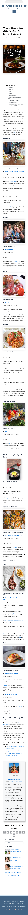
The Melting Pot (8, 249)
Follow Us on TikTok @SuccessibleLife (13, 875)
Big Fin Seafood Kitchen (10, 694)
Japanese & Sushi (13, 95)
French (10, 91)
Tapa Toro (15, 547)
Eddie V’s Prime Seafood (11, 673)
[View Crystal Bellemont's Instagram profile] (17, 776)
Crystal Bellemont (14, 779)
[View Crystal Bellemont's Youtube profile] (14, 776)
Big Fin (20, 706)
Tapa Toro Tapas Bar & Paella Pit (13, 535)
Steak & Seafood (13, 102)
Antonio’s (6, 376)
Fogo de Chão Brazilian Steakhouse (13, 620)
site (14, 132)
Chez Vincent (7, 302)
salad (20, 637)
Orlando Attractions (6, 39)
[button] (14, 11)
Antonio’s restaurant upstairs (9, 388)
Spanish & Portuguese (14, 100)
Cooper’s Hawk (12, 181)
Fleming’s (12, 613)
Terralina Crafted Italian (11, 355)
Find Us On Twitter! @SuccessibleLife (13, 872)
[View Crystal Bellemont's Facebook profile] (11, 776)
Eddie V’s (5, 685)
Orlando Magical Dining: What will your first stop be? (15, 105)
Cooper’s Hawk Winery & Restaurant (14, 171)
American (11, 87)
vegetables (5, 552)
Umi (5, 431)
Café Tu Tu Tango (9, 194)
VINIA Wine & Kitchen (10, 485)
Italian (10, 93)
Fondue (11, 89)
